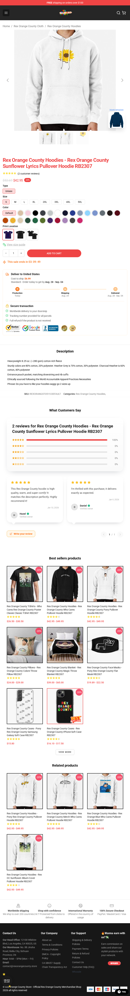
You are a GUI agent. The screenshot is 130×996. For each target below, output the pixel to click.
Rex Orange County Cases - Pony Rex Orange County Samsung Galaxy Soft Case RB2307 (24, 732)
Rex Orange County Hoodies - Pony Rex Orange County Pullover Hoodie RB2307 (24, 817)
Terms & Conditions (52, 944)
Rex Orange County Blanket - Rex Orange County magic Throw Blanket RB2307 (64, 671)
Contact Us (78, 962)
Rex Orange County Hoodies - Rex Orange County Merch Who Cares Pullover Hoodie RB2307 (64, 817)
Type (5, 185)
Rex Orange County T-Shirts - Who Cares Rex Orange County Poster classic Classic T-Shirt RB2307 (24, 609)
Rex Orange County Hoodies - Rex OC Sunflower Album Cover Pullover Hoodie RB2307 (24, 878)
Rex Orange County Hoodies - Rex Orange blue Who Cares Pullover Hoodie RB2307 (104, 817)
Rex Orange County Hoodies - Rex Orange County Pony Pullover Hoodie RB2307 (104, 609)
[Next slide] (122, 80)
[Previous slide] (8, 80)
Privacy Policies (50, 949)
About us (46, 940)
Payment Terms (80, 948)
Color (5, 207)
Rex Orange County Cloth (29, 26)
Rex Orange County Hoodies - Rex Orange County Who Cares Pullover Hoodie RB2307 (64, 609)
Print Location (10, 226)
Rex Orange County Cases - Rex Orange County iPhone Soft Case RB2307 (64, 732)
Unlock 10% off (7, 981)
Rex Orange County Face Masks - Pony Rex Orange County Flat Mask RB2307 (104, 671)
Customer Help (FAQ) (83, 967)
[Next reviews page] (120, 534)
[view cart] (124, 13)
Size (5, 196)
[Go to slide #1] (47, 138)
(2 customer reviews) (29, 173)
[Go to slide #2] (65, 138)
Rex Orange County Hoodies (64, 26)
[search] (118, 13)
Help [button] (124, 992)
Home (6, 26)
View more (65, 752)
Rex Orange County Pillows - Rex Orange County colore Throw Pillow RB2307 (24, 671)
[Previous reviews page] (104, 534)
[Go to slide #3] (82, 138)
